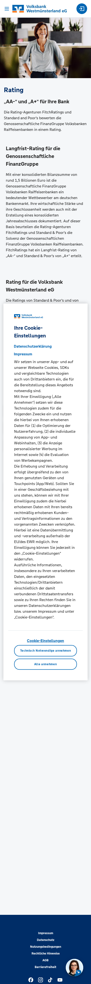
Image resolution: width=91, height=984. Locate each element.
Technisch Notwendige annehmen (45, 651)
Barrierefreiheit (45, 967)
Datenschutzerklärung (33, 346)
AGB (45, 960)
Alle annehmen (45, 664)
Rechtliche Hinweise (46, 953)
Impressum (45, 933)
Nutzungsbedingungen (45, 947)
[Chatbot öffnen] (74, 967)
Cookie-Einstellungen (45, 640)
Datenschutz (45, 940)
